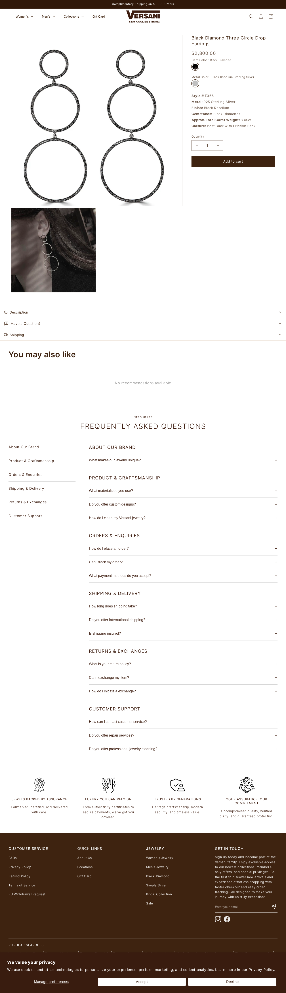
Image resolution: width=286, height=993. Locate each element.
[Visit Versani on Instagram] (218, 919)
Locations (85, 867)
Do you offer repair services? (111, 735)
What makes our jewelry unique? (115, 460)
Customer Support (25, 516)
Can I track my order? (106, 562)
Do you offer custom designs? (112, 504)
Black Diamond (158, 876)
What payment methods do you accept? (120, 576)
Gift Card (84, 876)
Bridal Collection (159, 894)
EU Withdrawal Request (27, 894)
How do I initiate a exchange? (112, 691)
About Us (84, 858)
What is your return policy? (110, 664)
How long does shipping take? (113, 606)
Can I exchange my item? (109, 677)
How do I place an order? (109, 548)
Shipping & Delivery (26, 488)
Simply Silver (156, 885)
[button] (251, 16)
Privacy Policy (19, 867)
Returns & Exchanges (27, 502)
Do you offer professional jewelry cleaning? (123, 749)
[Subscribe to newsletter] (274, 906)
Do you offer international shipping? (117, 620)
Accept (142, 981)
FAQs (12, 858)
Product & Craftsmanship (31, 460)
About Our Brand (23, 447)
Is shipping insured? (105, 633)
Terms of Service (21, 885)
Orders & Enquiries (25, 474)
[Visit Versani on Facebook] (227, 919)
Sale (149, 903)
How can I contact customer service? (118, 722)
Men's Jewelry (157, 867)
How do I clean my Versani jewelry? (117, 518)
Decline (232, 981)
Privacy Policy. (262, 969)
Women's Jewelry (159, 858)
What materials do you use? (111, 491)
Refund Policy (19, 876)
